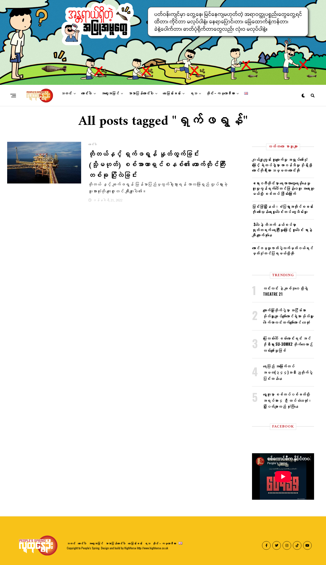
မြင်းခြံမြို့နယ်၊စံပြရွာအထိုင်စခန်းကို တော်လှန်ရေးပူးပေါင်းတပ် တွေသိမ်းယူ (282, 209)
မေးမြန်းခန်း (172, 93)
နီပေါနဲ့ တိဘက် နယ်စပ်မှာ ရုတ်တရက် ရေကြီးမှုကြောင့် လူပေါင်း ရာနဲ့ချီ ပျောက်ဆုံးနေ (282, 230)
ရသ (193, 93)
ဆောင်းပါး (86, 93)
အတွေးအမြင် (110, 93)
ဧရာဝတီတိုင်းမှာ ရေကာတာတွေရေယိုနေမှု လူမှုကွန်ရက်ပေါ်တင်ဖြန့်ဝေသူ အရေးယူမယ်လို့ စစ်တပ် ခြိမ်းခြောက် (283, 188)
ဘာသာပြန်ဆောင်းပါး (140, 93)
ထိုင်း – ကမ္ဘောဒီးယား (220, 93)
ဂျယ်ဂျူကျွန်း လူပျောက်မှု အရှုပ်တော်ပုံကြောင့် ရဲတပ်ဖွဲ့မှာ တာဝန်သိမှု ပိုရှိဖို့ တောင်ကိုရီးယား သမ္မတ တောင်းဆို (282, 165)
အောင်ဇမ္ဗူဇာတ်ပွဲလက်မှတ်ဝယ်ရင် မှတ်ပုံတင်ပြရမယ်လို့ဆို (282, 250)
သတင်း (66, 93)
